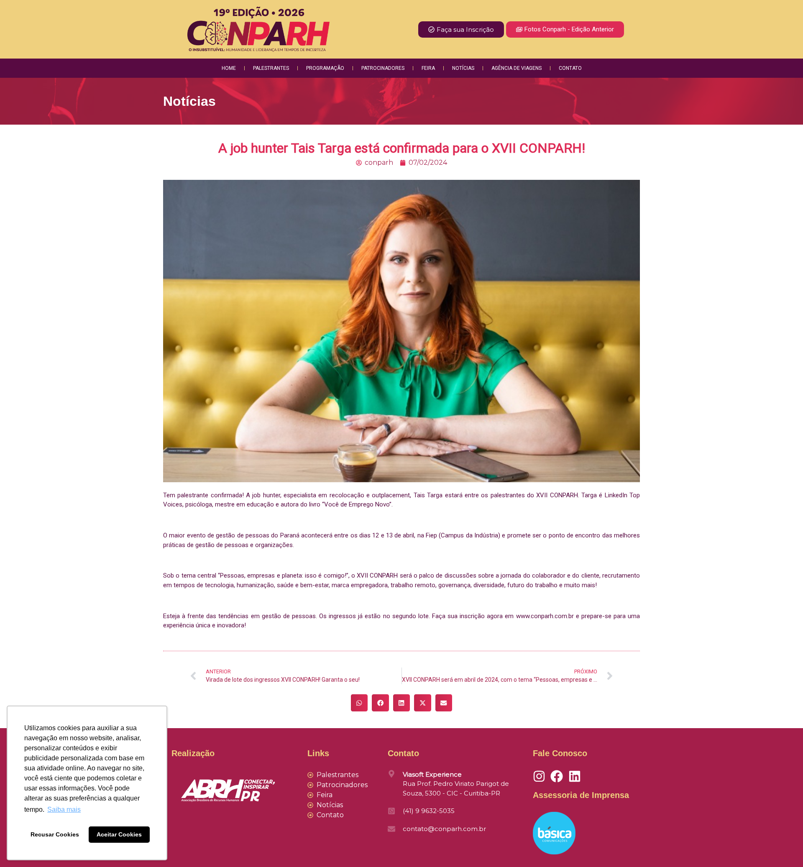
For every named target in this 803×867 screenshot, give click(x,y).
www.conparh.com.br (545, 616)
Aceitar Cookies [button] (119, 834)
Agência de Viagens (516, 68)
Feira (428, 68)
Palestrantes (271, 68)
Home (229, 68)
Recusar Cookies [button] (55, 834)
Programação (325, 68)
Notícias (463, 68)
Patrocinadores (382, 68)
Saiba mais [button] (64, 809)
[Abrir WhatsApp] (782, 846)
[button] (359, 702)
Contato (570, 68)
